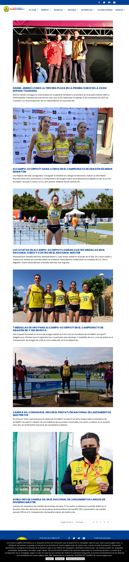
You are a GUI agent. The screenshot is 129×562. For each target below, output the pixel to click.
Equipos (45, 10)
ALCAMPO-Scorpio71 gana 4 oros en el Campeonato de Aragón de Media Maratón (62, 170)
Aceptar (49, 559)
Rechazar (60, 559)
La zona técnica (105, 10)
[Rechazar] (126, 551)
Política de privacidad (75, 559)
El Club (32, 10)
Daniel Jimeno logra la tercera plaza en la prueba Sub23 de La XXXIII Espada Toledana (60, 89)
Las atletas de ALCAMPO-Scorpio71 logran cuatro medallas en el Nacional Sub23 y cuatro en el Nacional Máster (59, 251)
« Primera (79, 522)
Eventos (119, 10)
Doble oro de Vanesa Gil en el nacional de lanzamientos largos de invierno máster (59, 501)
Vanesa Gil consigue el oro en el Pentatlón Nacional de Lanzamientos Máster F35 (62, 414)
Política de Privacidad (102, 538)
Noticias (72, 10)
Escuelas (58, 10)
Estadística (86, 10)
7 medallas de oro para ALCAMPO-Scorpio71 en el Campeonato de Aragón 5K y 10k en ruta (58, 329)
